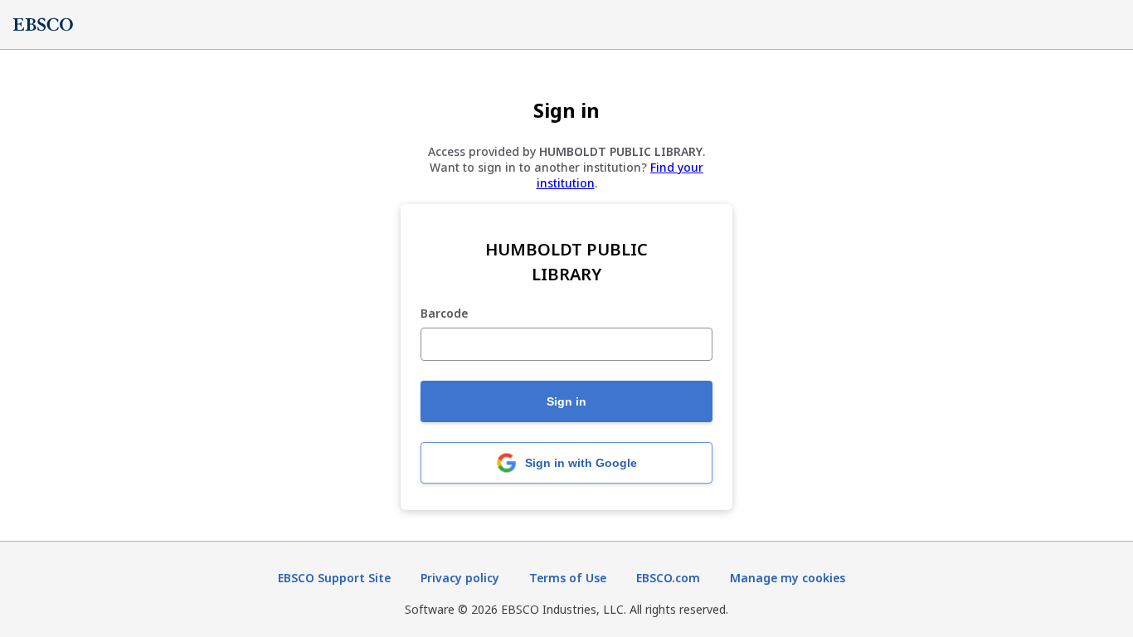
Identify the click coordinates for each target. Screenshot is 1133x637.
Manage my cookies (787, 578)
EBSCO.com (668, 578)
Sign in (566, 401)
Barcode (444, 314)
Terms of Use (567, 578)
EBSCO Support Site (334, 578)
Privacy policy (460, 578)
